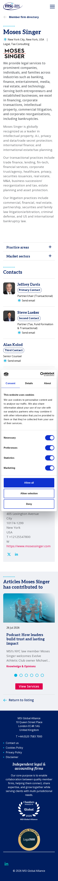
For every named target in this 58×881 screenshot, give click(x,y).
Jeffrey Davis (28, 284)
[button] (15, 675)
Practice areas (17, 247)
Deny (29, 504)
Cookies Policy (14, 747)
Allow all (29, 482)
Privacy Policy (14, 752)
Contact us (12, 743)
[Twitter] (9, 554)
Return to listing (21, 700)
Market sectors (18, 256)
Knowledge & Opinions (21, 666)
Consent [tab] (10, 383)
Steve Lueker (28, 313)
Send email (28, 300)
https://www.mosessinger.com (28, 546)
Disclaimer (12, 757)
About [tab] (47, 383)
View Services (29, 686)
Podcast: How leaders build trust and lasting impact (25, 639)
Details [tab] (29, 383)
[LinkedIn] (16, 554)
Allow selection (29, 493)
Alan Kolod (13, 345)
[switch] (49, 447)
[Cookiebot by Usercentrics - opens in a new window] (41, 374)
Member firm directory (24, 17)
